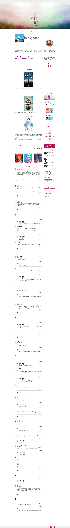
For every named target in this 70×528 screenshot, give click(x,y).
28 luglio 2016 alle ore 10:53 (20, 446)
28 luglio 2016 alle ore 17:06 (19, 486)
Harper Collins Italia (47, 183)
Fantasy (45, 174)
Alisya (18, 185)
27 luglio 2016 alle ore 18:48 (19, 369)
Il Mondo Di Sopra (19, 256)
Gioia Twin (18, 384)
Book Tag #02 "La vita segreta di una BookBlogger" (50, 153)
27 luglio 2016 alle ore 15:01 (19, 243)
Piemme (49, 181)
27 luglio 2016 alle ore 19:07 (19, 397)
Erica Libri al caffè (19, 214)
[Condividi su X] (38, 148)
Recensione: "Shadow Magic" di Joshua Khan (50, 162)
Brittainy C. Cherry (48, 193)
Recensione (46, 171)
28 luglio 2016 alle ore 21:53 (21, 392)
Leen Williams (19, 368)
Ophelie (18, 341)
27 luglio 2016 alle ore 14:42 (19, 215)
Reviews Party (49, 171)
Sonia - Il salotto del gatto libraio (21, 445)
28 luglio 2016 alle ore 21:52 (21, 379)
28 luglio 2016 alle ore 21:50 (21, 364)
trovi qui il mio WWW (21, 400)
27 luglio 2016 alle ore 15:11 (19, 257)
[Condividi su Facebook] (37, 148)
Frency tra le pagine (20, 396)
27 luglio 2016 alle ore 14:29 (19, 202)
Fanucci (49, 186)
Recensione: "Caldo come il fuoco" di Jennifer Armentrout (51, 156)
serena (18, 168)
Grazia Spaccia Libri (20, 226)
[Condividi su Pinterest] (40, 148)
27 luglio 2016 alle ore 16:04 (21, 237)
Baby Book (46, 181)
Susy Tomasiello (49, 187)
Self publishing (49, 184)
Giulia (18, 457)
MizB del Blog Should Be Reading (30, 51)
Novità (45, 187)
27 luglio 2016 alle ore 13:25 (19, 169)
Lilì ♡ (17, 485)
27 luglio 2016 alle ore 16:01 (21, 195)
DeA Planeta (52, 181)
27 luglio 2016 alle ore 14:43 (19, 227)
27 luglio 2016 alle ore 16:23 (19, 304)
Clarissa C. (18, 201)
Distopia (51, 183)
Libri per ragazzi (49, 174)
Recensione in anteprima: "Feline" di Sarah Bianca (51, 159)
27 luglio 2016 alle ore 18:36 (19, 342)
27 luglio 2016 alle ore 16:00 (21, 180)
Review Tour (52, 186)
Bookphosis (18, 242)
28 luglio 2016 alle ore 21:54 (21, 416)
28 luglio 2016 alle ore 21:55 (21, 441)
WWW (22, 374)
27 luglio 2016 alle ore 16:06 (21, 277)
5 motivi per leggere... (47, 190)
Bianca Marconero (47, 196)
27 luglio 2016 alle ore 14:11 (19, 186)
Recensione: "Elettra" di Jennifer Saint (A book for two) (51, 166)
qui (40, 112)
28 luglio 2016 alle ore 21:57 (21, 481)
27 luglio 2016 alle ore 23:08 (20, 421)
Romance (46, 177)
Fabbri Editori (46, 186)
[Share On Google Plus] (41, 148)
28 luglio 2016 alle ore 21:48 (21, 325)
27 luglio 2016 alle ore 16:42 (19, 317)
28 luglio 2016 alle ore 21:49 (21, 337)
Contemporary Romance (47, 180)
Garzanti (49, 177)
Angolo (18, 303)
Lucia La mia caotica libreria (21, 409)
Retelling (45, 184)
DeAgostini (52, 180)
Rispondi (41, 219)
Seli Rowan (18, 316)
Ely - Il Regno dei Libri (22, 179)
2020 (52, 174)
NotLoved (18, 420)
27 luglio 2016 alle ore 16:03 (21, 222)
